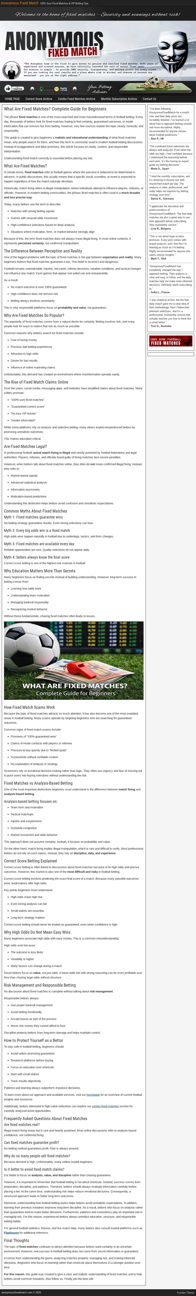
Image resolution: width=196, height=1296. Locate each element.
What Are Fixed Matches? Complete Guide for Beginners (55, 109)
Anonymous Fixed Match (19, 3)
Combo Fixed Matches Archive (76, 99)
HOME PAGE (12, 99)
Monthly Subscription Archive (119, 99)
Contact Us (149, 99)
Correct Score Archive (39, 99)
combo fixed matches (105, 1106)
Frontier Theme (185, 1292)
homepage (93, 1094)
